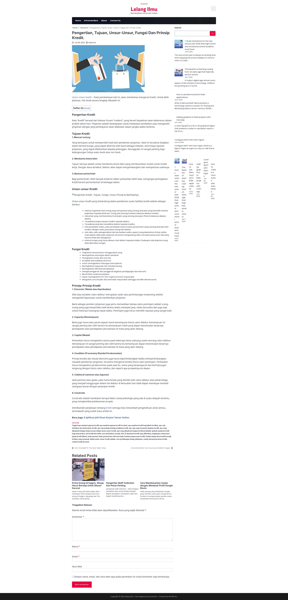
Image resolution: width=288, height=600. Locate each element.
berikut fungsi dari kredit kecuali (158, 436)
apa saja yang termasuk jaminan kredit (144, 428)
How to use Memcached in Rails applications (191, 176)
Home (78, 20)
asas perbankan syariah (111, 434)
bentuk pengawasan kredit (134, 436)
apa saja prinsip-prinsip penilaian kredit (112, 428)
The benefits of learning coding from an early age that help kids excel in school (199, 72)
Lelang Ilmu (144, 9)
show (86, 108)
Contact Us (115, 20)
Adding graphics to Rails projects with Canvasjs (198, 178)
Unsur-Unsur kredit (82, 97)
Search (178, 27)
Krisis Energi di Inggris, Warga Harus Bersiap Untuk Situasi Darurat (76, 494)
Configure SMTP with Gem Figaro (189, 140)
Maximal (92, 42)
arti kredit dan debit (93, 434)
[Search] (212, 33)
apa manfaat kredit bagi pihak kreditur (143, 425)
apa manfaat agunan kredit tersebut (113, 425)
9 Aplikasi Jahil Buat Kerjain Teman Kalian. (107, 417)
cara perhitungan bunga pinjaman (129, 439)
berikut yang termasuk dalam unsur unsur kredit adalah (93, 439)
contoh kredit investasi (80, 442)
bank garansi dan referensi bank (111, 436)
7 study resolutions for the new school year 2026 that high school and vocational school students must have (200, 45)
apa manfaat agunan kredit (88, 425)
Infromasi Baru (91, 20)
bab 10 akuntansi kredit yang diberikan (136, 434)
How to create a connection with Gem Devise (213, 178)
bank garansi (93, 436)
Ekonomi (75, 423)
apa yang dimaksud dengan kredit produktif (134, 431)
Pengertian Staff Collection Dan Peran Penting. (86, 489)
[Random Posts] (212, 20)
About (104, 20)
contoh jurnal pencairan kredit (155, 439)
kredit (108, 407)
